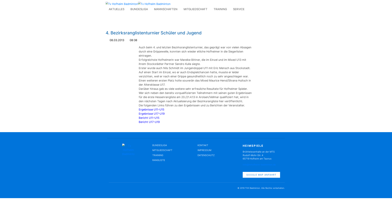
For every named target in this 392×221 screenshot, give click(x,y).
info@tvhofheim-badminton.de (259, 164)
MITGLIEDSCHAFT (195, 9)
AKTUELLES (116, 9)
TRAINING (220, 9)
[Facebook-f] (111, 189)
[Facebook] (251, 10)
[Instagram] (260, 10)
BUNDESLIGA (139, 9)
